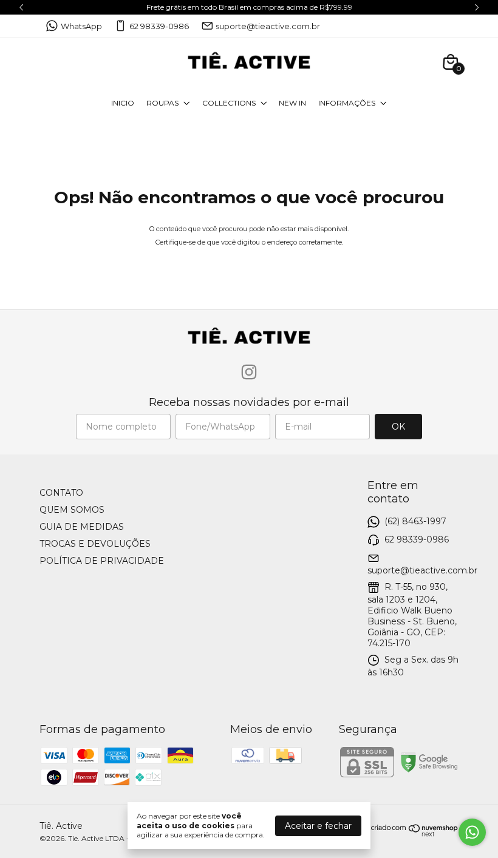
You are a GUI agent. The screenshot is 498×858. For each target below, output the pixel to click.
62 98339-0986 (159, 26)
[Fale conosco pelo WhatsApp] (472, 832)
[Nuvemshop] (415, 833)
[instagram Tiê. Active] (249, 372)
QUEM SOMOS (71, 509)
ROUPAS (162, 102)
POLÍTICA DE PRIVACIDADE (101, 560)
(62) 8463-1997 (415, 521)
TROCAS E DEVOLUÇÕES (95, 543)
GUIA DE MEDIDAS (81, 526)
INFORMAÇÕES (346, 102)
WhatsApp (81, 26)
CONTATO (61, 492)
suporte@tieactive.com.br (268, 26)
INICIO (122, 102)
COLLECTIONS (229, 102)
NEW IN (292, 102)
